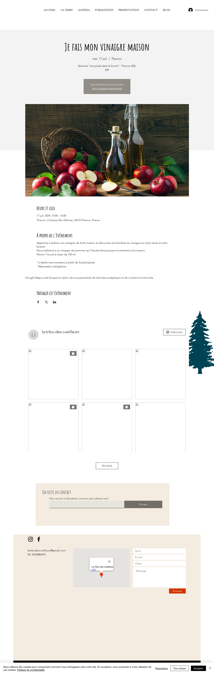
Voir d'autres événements (107, 88)
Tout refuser (179, 668)
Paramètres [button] (161, 668)
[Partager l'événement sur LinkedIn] (54, 302)
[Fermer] (210, 668)
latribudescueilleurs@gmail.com (46, 550)
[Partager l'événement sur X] (46, 302)
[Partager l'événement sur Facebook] (38, 302)
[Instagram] (30, 539)
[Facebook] (38, 539)
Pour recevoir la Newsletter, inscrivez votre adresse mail (78, 498)
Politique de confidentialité (31, 669)
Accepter (198, 668)
